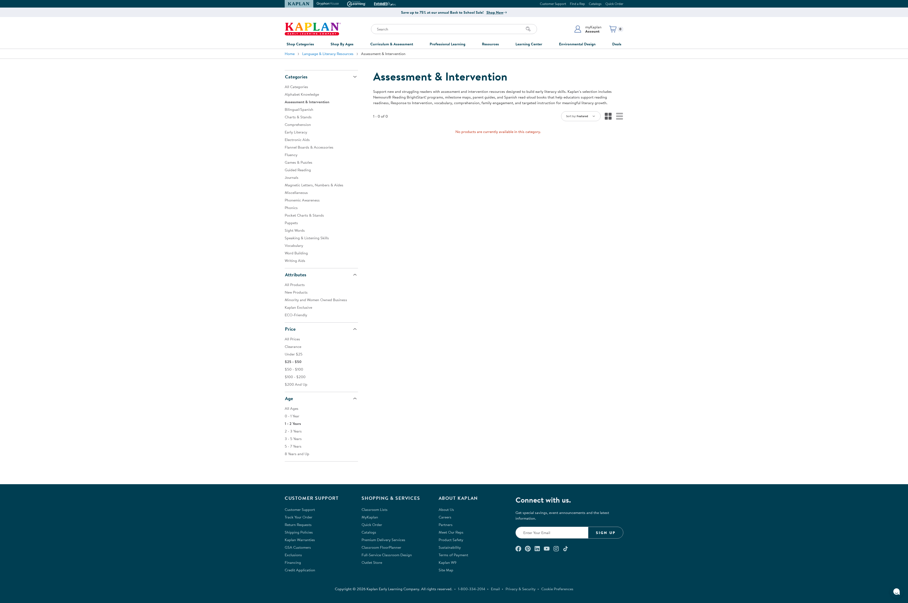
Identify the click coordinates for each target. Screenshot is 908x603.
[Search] (528, 29)
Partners (446, 524)
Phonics (291, 207)
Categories (296, 76)
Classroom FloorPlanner (381, 547)
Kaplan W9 (447, 562)
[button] (588, 29)
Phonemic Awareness (302, 200)
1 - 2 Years (293, 423)
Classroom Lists (375, 509)
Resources (490, 44)
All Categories (296, 86)
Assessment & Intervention (307, 101)
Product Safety (451, 539)
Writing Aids (295, 260)
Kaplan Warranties (300, 539)
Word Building (296, 253)
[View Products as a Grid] (608, 116)
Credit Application (300, 570)
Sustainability (450, 547)
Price (290, 329)
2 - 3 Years (293, 431)
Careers (445, 517)
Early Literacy (296, 132)
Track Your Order (298, 517)
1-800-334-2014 (471, 588)
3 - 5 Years (293, 438)
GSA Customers (298, 547)
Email (495, 588)
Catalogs (595, 3)
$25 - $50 (293, 361)
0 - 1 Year (292, 416)
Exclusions (293, 554)
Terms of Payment (453, 554)
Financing (293, 562)
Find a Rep (577, 3)
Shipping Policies (299, 532)
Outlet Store (372, 562)
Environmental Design (577, 44)
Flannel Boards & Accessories (309, 147)
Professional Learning (447, 44)
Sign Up (606, 532)
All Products (295, 284)
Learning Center (528, 44)
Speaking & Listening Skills (307, 237)
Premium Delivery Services (383, 539)
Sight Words (295, 230)
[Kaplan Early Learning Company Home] (313, 29)
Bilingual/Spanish (299, 109)
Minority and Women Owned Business (316, 299)
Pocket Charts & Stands (304, 215)
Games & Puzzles (298, 162)
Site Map (446, 570)
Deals (616, 44)
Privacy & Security (521, 588)
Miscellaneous (296, 192)
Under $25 (293, 354)
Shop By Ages (342, 44)
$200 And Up (296, 384)
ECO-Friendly (296, 314)
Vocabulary (294, 245)
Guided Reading (298, 169)
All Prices (292, 339)
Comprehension (298, 124)
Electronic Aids (297, 139)
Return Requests (298, 524)
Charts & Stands (298, 117)
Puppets (291, 222)
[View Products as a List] (619, 116)
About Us (446, 509)
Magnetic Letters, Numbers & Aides (314, 185)
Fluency (291, 154)
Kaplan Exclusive (298, 307)
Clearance (293, 346)
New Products (296, 292)
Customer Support (553, 3)
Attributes (295, 274)
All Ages (291, 408)
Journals (291, 177)
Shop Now (494, 12)
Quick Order (614, 3)
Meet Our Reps (451, 532)
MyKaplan (370, 517)
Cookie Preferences (557, 588)
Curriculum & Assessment (391, 44)
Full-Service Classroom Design (387, 554)
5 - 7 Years (293, 446)
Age (289, 398)
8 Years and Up (297, 453)
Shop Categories (300, 44)
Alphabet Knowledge (302, 94)
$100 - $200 (295, 376)
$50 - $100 (294, 369)
